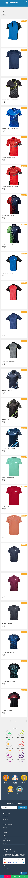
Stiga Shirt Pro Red (6, 506)
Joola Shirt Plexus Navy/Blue (8, 652)
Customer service (6, 822)
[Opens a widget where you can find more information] (23, 873)
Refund (4, 835)
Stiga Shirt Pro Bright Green (8, 477)
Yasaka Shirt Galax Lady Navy (8, 448)
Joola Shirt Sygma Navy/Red (8, 215)
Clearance (7, 876)
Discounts (5, 827)
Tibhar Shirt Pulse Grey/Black (8, 361)
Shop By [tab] (3, 14)
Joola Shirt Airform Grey (7, 623)
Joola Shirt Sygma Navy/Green (8, 244)
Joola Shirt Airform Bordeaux (8, 594)
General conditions (7, 840)
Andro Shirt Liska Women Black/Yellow (10, 99)
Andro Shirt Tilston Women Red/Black (10, 186)
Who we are (5, 816)
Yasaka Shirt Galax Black (7, 419)
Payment (5, 832)
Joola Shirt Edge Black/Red (7, 710)
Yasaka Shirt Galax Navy (7, 390)
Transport (5, 837)
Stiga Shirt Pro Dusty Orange (8, 535)
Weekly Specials (16, 876)
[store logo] (11, 3)
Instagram (7, 868)
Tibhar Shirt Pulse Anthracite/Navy (9, 332)
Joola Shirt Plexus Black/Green (8, 681)
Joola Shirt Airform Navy (7, 565)
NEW (2, 876)
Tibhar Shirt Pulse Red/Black (8, 303)
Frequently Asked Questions (9, 830)
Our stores (5, 819)
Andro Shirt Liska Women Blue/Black (10, 128)
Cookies (4, 845)
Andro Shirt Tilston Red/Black (8, 157)
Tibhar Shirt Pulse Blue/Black (8, 273)
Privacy (4, 843)
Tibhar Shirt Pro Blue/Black (8, 41)
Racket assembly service (8, 824)
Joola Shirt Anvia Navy (6, 70)
